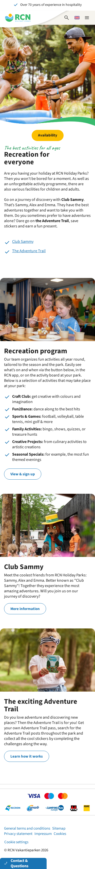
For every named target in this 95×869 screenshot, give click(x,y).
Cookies (60, 833)
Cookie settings (16, 842)
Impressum (43, 833)
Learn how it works (26, 756)
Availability (47, 135)
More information (25, 609)
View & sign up (22, 474)
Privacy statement (18, 833)
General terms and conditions (27, 828)
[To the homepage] (17, 18)
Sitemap (58, 828)
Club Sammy (22, 241)
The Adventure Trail (29, 251)
